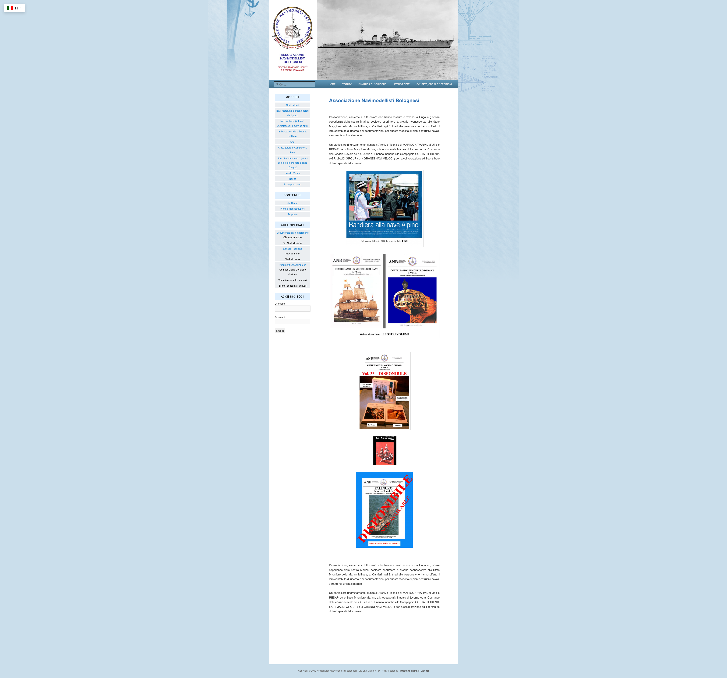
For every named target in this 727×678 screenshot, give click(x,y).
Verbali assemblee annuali (292, 280)
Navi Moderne (292, 259)
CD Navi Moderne (292, 243)
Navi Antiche (292, 253)
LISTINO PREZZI (401, 84)
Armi (292, 142)
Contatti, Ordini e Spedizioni (434, 84)
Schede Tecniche (292, 248)
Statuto (347, 84)
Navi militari (292, 105)
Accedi (425, 670)
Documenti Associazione (292, 265)
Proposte (292, 214)
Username (280, 303)
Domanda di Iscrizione (372, 84)
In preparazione (292, 184)
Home (332, 84)
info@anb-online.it (409, 670)
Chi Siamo (292, 203)
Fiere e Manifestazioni (292, 208)
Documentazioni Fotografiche (293, 232)
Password (280, 317)
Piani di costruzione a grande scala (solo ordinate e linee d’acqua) (292, 162)
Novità (292, 178)
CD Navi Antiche (292, 237)
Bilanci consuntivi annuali (293, 285)
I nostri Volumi (292, 173)
